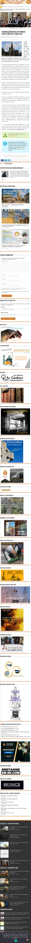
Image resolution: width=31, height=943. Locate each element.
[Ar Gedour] (15, 2)
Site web (3, 283)
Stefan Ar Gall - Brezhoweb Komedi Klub (9, 805)
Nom (3, 274)
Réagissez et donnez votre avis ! (9, 37)
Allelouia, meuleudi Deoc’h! (6, 734)
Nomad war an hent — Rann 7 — (8, 812)
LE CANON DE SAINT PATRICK (16, 850)
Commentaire (5, 261)
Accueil (2, 9)
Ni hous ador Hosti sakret (6, 726)
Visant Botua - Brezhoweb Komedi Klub (9, 795)
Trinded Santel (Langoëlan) (6, 730)
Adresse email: (4, 312)
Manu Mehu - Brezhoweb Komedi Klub (9, 798)
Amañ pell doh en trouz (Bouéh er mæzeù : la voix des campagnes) (15, 731)
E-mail (3, 278)
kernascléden (9, 163)
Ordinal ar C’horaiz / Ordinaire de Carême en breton (12, 736)
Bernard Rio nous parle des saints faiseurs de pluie (13, 6)
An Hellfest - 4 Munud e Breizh (7, 802)
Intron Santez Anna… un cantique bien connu (19, 842)
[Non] (29, 937)
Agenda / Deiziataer (9, 9)
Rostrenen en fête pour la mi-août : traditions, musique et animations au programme (14, 246)
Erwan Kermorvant (6, 36)
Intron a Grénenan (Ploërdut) (7, 728)
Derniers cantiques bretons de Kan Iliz (11, 724)
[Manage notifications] (27, 940)
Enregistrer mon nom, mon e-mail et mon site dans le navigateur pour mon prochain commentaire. (14, 289)
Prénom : (3, 307)
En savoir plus (24, 156)
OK (16, 940)
